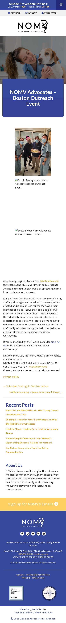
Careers (20, 575)
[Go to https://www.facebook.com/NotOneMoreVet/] (22, 534)
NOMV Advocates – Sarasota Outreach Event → (36, 392)
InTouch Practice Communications (33, 612)
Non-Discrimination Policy (38, 575)
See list (45, 7)
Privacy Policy (11, 376)
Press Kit (26, 578)
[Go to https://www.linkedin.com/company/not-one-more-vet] (38, 534)
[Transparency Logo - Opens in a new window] (16, 592)
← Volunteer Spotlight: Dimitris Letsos (25, 386)
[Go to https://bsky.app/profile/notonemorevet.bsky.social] (44, 534)
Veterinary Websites (31, 609)
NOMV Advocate (49, 281)
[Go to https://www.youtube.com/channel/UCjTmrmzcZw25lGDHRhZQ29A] (33, 534)
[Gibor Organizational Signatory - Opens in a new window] (49, 592)
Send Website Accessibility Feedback (34, 618)
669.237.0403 (25, 554)
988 (23, 7)
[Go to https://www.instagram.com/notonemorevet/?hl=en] (27, 534)
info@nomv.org (38, 366)
